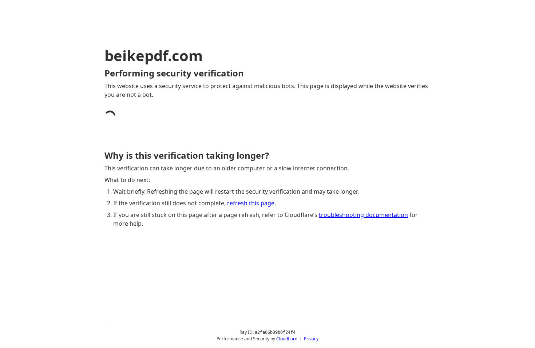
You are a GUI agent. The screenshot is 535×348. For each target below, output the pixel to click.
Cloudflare (286, 339)
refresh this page (250, 203)
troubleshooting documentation (363, 215)
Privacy (311, 339)
